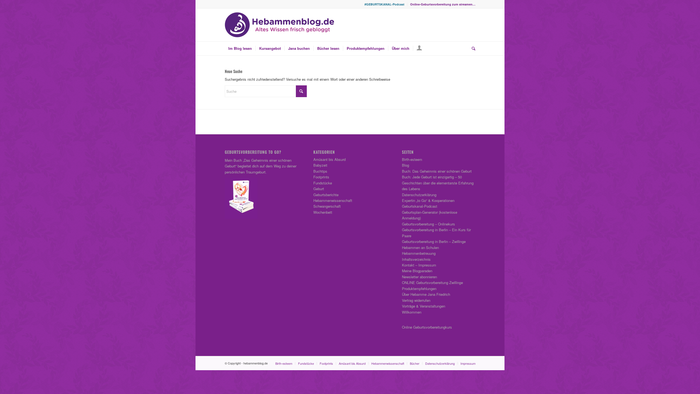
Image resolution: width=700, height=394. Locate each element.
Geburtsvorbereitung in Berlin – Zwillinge (434, 241)
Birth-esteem (412, 159)
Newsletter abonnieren (419, 276)
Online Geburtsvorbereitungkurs (427, 327)
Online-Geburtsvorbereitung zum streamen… (443, 4)
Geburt (318, 188)
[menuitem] (384, 4)
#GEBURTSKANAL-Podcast (384, 4)
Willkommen (411, 312)
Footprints (321, 176)
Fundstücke (322, 183)
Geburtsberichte (326, 194)
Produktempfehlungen (419, 288)
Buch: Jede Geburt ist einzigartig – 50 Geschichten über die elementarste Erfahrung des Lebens (438, 182)
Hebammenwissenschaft (332, 200)
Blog (405, 165)
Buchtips (320, 171)
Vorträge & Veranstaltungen (423, 306)
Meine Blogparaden (417, 270)
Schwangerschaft (327, 206)
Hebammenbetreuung (419, 253)
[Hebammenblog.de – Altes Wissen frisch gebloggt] (279, 24)
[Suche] (471, 48)
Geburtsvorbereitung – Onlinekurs (428, 224)
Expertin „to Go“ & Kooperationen (428, 200)
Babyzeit (320, 165)
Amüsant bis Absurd (329, 159)
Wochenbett (322, 212)
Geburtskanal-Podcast (419, 206)
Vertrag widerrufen (416, 300)
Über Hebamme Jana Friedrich (426, 294)
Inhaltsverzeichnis (416, 259)
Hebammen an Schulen (420, 247)
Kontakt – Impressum (419, 265)
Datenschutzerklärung (419, 194)
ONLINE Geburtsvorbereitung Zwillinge (432, 282)
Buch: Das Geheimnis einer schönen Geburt (437, 171)
